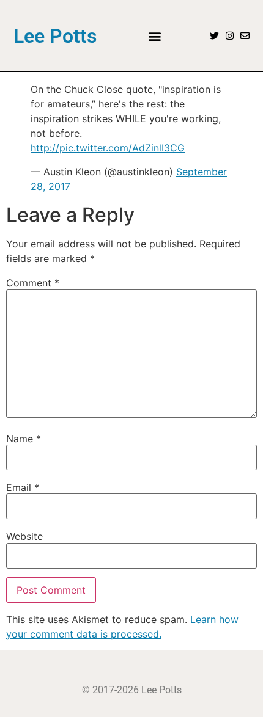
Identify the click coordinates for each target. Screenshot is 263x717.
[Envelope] (245, 35)
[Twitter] (214, 35)
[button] (154, 36)
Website (24, 536)
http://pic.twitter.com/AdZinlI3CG (108, 148)
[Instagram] (229, 35)
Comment (32, 283)
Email (22, 487)
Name (23, 438)
